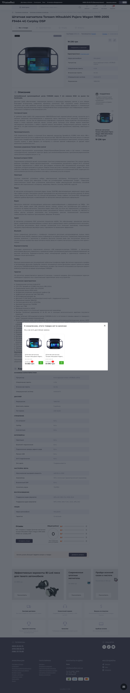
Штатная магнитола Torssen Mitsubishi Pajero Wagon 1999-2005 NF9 (54, 356)
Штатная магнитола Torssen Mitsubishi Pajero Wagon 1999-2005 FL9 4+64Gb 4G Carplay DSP (33, 356)
